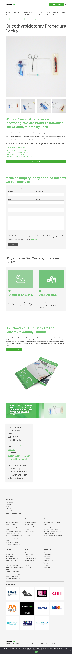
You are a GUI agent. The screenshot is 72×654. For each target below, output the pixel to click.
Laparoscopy (28, 528)
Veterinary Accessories (50, 528)
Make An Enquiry (49, 560)
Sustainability (28, 563)
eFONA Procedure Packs (12, 542)
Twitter (46, 565)
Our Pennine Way (29, 560)
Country (10, 207)
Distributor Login (56, 4)
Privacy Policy (9, 554)
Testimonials (47, 558)
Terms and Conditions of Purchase (15, 574)
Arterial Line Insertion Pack (13, 533)
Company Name (40, 191)
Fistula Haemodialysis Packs (13, 531)
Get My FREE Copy (14, 349)
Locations (27, 556)
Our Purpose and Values (31, 558)
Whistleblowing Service (12, 576)
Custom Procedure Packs (17, 19)
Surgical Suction (29, 524)
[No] (70, 650)
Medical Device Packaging (12, 522)
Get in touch (36, 161)
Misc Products (29, 537)
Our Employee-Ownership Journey (34, 562)
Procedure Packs (10, 524)
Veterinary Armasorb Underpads (53, 531)
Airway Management (30, 522)
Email (10, 199)
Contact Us (28, 567)
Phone (38, 199)
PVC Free (27, 535)
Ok (36, 651)
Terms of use (9, 552)
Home (7, 19)
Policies (8, 549)
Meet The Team (29, 554)
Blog (45, 552)
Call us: (14, 513)
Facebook (47, 562)
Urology (27, 529)
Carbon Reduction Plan (12, 558)
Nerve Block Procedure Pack (13, 544)
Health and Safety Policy (12, 565)
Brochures (47, 556)
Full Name (10, 191)
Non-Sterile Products (30, 531)
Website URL (39, 207)
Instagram (47, 567)
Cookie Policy (9, 556)
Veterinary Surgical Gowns (51, 529)
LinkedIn (46, 563)
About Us (27, 552)
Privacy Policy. (35, 239)
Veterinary (47, 519)
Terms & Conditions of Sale (13, 578)
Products (28, 519)
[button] (9, 94)
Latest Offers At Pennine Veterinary (53, 535)
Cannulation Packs (49, 533)
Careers (27, 565)
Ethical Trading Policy (11, 560)
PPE (26, 533)
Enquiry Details (12, 214)
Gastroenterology (29, 526)
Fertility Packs (9, 526)
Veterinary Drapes (49, 526)
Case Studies (47, 554)
